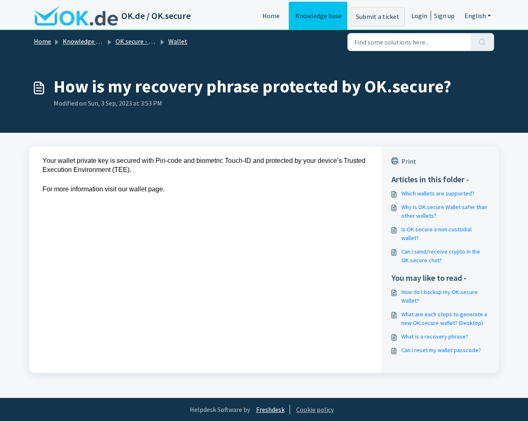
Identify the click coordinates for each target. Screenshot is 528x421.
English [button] (475, 16)
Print (408, 161)
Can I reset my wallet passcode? (441, 350)
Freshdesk (270, 409)
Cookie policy (315, 409)
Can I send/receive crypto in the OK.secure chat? (440, 256)
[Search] (482, 42)
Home (271, 16)
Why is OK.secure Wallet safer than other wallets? (444, 211)
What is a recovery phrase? (434, 336)
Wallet (177, 41)
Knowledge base (318, 16)
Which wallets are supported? (437, 193)
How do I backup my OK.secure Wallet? (439, 296)
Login (419, 16)
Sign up (444, 16)
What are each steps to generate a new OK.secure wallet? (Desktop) (444, 318)
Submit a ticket (377, 16)
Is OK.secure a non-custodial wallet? (436, 234)
